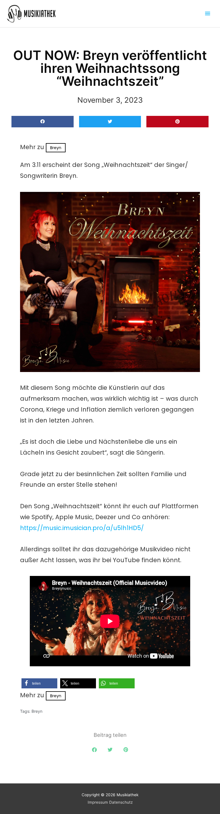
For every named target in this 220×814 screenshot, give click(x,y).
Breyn (55, 148)
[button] (42, 122)
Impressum (98, 802)
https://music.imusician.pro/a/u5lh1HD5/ (82, 528)
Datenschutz (121, 802)
